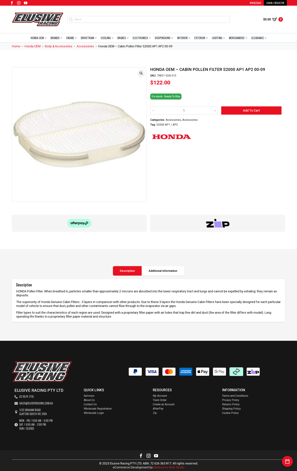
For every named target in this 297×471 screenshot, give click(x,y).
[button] (141, 73)
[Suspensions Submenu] (172, 38)
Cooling (106, 38)
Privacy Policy (230, 400)
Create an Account (163, 404)
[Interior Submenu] (190, 38)
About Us (89, 400)
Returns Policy (231, 404)
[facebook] (12, 3)
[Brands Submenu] (62, 38)
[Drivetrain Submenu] (96, 38)
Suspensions (162, 38)
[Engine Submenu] (76, 38)
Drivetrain (87, 38)
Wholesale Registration (98, 408)
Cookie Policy (230, 413)
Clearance (257, 38)
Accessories (85, 46)
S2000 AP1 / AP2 (167, 124)
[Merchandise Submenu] (247, 38)
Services (89, 395)
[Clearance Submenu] (266, 38)
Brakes (121, 38)
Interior (182, 38)
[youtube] (25, 3)
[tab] (127, 271)
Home (16, 46)
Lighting (217, 38)
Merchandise (237, 38)
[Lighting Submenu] (224, 38)
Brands (55, 38)
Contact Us (90, 404)
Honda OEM (37, 38)
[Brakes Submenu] (128, 38)
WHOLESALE (255, 3)
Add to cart (251, 110)
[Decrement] (153, 110)
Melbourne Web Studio (168, 467)
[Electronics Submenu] (150, 38)
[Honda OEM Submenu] (46, 38)
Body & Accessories (58, 46)
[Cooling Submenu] (113, 38)
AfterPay (158, 408)
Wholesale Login (94, 413)
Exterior (199, 38)
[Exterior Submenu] (207, 38)
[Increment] (215, 110)
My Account (160, 395)
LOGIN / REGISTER (275, 3)
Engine (70, 38)
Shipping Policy (231, 408)
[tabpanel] (148, 300)
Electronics (140, 38)
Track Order (160, 400)
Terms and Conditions (235, 395)
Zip (155, 413)
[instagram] (18, 3)
